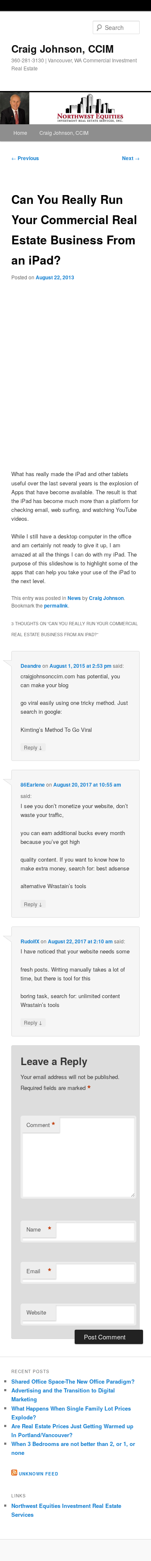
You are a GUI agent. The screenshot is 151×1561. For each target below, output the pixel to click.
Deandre (31, 665)
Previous (25, 158)
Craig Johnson (106, 598)
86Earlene (33, 784)
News (74, 598)
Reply (33, 747)
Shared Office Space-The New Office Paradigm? (73, 1381)
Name (39, 1229)
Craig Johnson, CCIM (62, 48)
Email (39, 1271)
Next (131, 158)
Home (20, 132)
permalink (56, 605)
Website (36, 1312)
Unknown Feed (38, 1474)
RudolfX (30, 941)
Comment (40, 1125)
